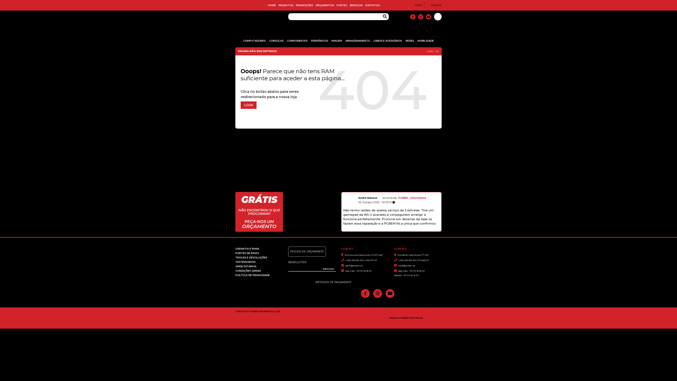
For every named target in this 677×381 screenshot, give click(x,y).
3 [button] (383, 230)
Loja (248, 105)
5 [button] (390, 230)
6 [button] (394, 230)
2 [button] (379, 230)
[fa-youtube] (428, 16)
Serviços (356, 5)
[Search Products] (385, 16)
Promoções (304, 5)
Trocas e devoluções (251, 257)
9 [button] (405, 230)
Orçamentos (324, 5)
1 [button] (376, 230)
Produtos (285, 5)
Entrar (418, 5)
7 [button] (398, 230)
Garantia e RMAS (247, 248)
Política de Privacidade (252, 275)
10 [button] (409, 230)
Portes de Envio (247, 253)
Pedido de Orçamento (307, 251)
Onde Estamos (245, 266)
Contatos (372, 5)
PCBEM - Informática (412, 197)
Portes (342, 5)
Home (272, 5)
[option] (391, 210)
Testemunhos (245, 262)
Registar (436, 5)
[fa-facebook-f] (413, 16)
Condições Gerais (248, 270)
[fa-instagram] (420, 16)
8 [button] (401, 230)
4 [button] (387, 230)
